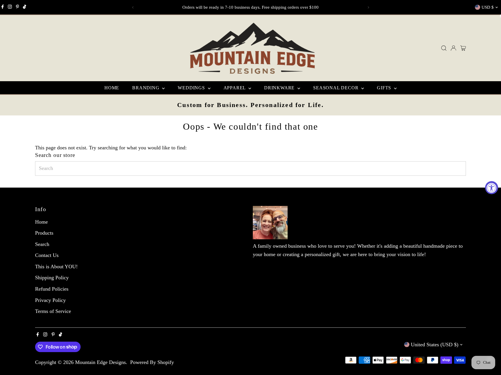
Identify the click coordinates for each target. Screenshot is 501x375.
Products (44, 233)
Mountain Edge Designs (100, 362)
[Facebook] (2, 7)
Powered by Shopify (152, 362)
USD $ (488, 7)
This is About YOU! (56, 266)
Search (42, 244)
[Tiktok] (24, 7)
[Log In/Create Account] (453, 48)
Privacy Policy (50, 300)
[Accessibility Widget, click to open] (491, 187)
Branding (146, 87)
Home (111, 87)
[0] (463, 48)
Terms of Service (53, 311)
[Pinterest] (17, 7)
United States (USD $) (434, 344)
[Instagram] (9, 7)
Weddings (192, 87)
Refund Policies (51, 289)
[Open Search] (443, 48)
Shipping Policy (52, 277)
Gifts (385, 87)
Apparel (235, 87)
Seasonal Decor (336, 87)
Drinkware (280, 87)
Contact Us (47, 255)
